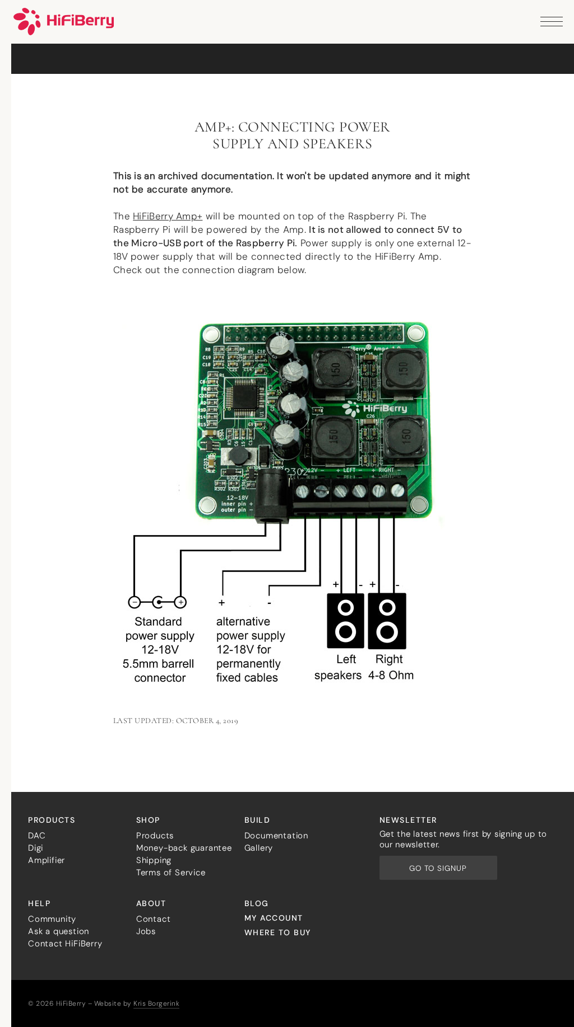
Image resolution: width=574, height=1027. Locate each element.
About (151, 903)
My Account (273, 918)
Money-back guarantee (184, 848)
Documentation (276, 835)
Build (257, 820)
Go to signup (438, 868)
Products (51, 820)
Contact (153, 919)
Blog (256, 903)
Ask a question (58, 931)
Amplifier (46, 860)
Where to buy (277, 932)
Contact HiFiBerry (65, 943)
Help (39, 903)
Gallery (259, 848)
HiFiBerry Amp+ (167, 216)
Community (52, 919)
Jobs (146, 931)
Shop (148, 820)
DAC (36, 835)
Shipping (154, 860)
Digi (35, 848)
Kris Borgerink (156, 1003)
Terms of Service (171, 872)
